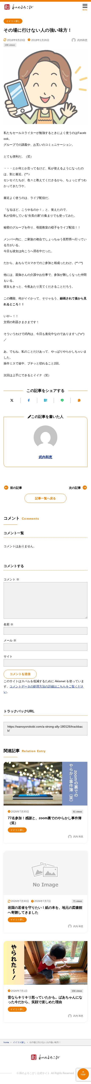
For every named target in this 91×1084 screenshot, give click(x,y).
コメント (11, 579)
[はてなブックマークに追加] (45, 400)
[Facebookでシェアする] (29, 400)
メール (10, 640)
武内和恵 (45, 457)
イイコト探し (13, 21)
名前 (8, 624)
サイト (8, 656)
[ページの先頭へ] (83, 1074)
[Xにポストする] (12, 400)
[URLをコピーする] (79, 400)
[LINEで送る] (62, 400)
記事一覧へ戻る (45, 498)
